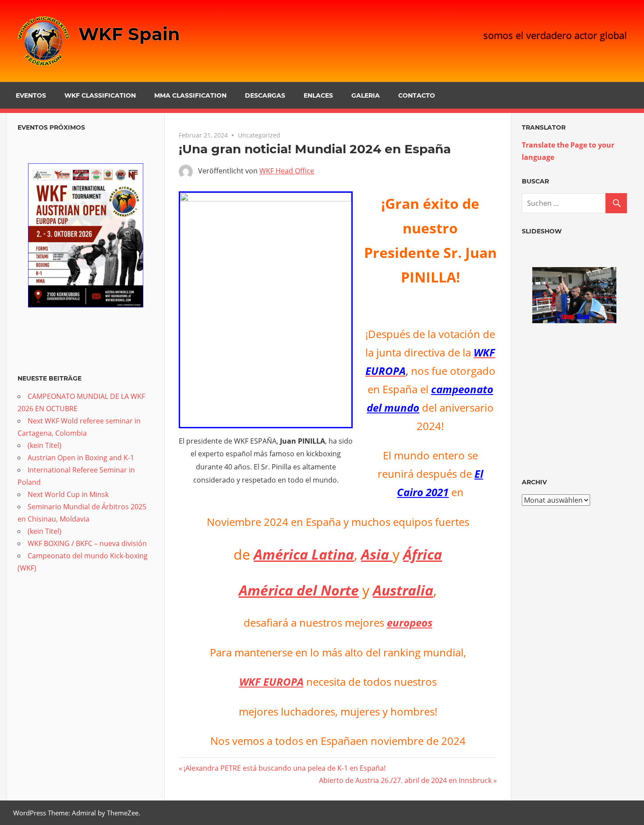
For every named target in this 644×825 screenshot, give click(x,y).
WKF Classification (100, 95)
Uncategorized (259, 135)
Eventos (31, 95)
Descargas (265, 95)
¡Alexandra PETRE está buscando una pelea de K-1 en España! (284, 768)
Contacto (416, 95)
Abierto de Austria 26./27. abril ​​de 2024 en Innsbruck (405, 780)
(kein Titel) (44, 445)
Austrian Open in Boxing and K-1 (81, 457)
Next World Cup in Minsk (68, 494)
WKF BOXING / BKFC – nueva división (87, 543)
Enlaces (318, 95)
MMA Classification (190, 95)
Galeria (365, 95)
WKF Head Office (286, 171)
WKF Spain (129, 34)
